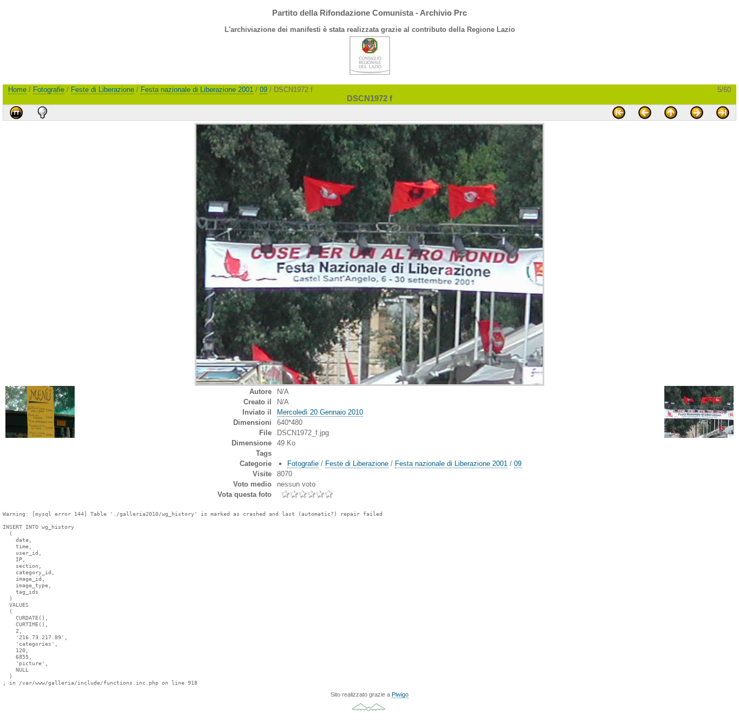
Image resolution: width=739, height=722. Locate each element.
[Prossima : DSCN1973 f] (697, 112)
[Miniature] (671, 112)
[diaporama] (16, 112)
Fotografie (48, 90)
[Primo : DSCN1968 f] (619, 112)
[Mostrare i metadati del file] (42, 112)
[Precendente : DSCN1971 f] (645, 112)
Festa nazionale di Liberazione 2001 (197, 90)
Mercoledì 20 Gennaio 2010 (320, 412)
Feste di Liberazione (102, 90)
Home (17, 90)
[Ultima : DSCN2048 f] (723, 112)
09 (263, 90)
